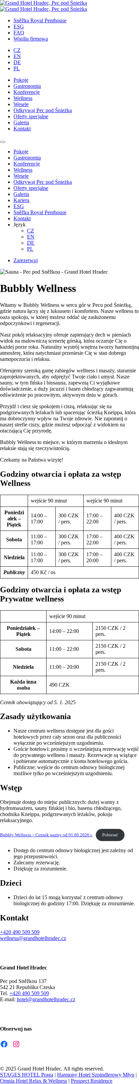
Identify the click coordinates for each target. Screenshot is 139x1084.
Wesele (21, 104)
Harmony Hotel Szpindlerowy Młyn (95, 1075)
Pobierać (110, 835)
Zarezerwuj (25, 260)
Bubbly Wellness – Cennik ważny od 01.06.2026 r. (46, 835)
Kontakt (22, 128)
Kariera (21, 200)
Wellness (22, 98)
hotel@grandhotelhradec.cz (46, 999)
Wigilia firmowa (30, 39)
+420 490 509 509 (19, 932)
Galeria (21, 122)
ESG (18, 26)
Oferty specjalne (30, 116)
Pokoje (20, 80)
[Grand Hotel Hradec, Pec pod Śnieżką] (43, 3)
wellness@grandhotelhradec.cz (33, 938)
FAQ (18, 32)
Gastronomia (27, 86)
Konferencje (26, 92)
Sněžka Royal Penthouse (39, 20)
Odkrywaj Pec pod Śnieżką (42, 110)
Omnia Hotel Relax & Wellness (33, 1081)
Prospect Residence (91, 1081)
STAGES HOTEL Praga (26, 1075)
